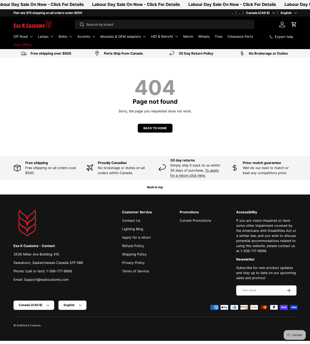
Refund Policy (133, 246)
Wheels (204, 36)
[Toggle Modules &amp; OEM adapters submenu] (144, 36)
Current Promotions (195, 220)
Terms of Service (135, 271)
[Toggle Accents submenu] (93, 36)
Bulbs (63, 36)
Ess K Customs (31, 325)
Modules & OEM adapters (120, 36)
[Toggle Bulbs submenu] (70, 36)
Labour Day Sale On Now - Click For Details (136, 4)
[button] (294, 24)
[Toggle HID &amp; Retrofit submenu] (176, 36)
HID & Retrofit (162, 36)
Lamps (43, 36)
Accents (83, 36)
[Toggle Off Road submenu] (31, 36)
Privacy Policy (133, 263)
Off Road (20, 36)
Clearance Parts (240, 36)
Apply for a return (136, 237)
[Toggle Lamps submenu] (51, 36)
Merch (188, 36)
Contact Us (131, 220)
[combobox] (164, 24)
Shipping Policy (134, 254)
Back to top (155, 187)
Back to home (155, 128)
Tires (218, 36)
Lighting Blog (132, 229)
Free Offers (22, 45)
